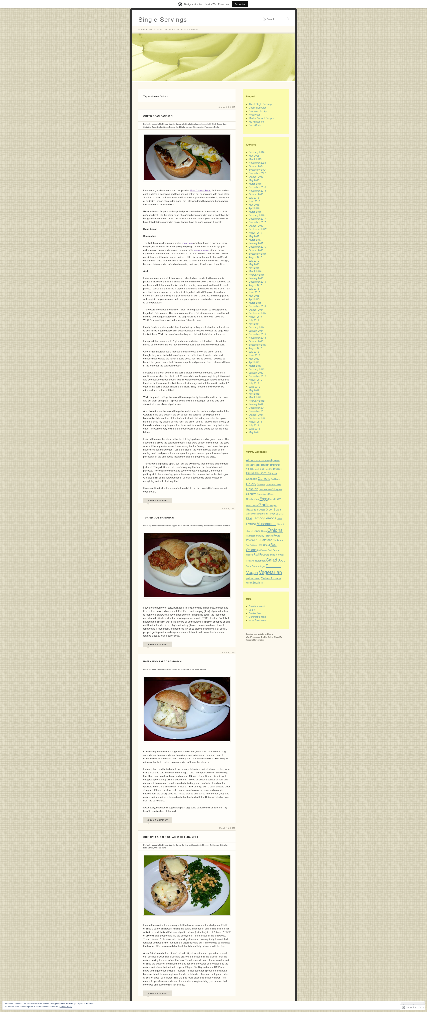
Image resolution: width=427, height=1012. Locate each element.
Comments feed (257, 616)
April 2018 (254, 208)
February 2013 (257, 369)
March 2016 (255, 271)
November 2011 (257, 411)
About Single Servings (260, 104)
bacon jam (187, 243)
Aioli (214, 124)
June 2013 (254, 355)
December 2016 (257, 246)
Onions (219, 525)
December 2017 (257, 218)
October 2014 (256, 309)
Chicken (252, 488)
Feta (278, 498)
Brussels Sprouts (258, 472)
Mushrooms (209, 525)
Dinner (165, 124)
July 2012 (254, 383)
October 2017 (256, 225)
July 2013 (254, 351)
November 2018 (257, 190)
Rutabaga (260, 560)
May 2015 (254, 295)
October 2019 (256, 176)
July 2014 (254, 320)
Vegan (252, 572)
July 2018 (254, 197)
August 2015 (255, 285)
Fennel (271, 499)
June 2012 (254, 386)
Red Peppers (262, 554)
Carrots (264, 478)
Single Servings (162, 19)
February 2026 (257, 152)
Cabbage (251, 478)
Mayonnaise (198, 127)
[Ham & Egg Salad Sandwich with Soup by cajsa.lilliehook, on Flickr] (187, 744)
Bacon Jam (222, 124)
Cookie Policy (66, 1006)
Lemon (189, 127)
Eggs (154, 127)
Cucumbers (262, 494)
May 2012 (254, 390)
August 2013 (255, 348)
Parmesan (208, 127)
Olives (150, 847)
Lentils (279, 518)
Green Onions (252, 513)
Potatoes (266, 540)
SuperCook (255, 125)
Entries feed (255, 613)
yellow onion (253, 578)
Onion (203, 669)
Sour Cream (252, 566)
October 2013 (256, 341)
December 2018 (257, 187)
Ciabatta (147, 127)
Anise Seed (264, 460)
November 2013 (257, 337)
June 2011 (254, 428)
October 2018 (256, 194)
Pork (258, 540)
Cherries (270, 484)
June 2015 (254, 292)
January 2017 (256, 243)
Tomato (226, 525)
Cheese (205, 845)
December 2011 (257, 407)
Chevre (277, 484)
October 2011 (256, 414)
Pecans (250, 540)
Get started (240, 4)
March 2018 (255, 211)
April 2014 (254, 323)
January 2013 (256, 372)
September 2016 (258, 253)
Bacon (265, 464)
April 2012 (254, 393)
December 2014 (257, 306)
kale (145, 847)
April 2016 (254, 267)
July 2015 (254, 288)
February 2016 (257, 274)
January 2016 (256, 278)
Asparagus (253, 464)
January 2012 (256, 404)
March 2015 (255, 302)
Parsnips (269, 535)
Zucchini (258, 582)
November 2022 (257, 173)
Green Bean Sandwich (158, 116)
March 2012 (255, 397)
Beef (257, 468)
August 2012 (255, 379)
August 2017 (255, 232)
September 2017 (258, 229)
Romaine (250, 560)
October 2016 (256, 250)
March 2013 (255, 365)
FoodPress (254, 114)
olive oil (249, 531)
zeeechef (156, 124)
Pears (276, 535)
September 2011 (258, 418)
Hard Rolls (180, 127)
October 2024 (256, 166)
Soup (281, 560)
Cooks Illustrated (258, 107)
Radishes (278, 540)
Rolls (216, 127)
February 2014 (257, 327)
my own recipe (201, 250)
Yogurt (249, 582)
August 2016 (255, 257)
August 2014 (255, 316)
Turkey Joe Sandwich (158, 517)
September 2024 (258, 169)
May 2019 (254, 180)
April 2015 (254, 299)
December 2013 (257, 334)
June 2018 (254, 201)
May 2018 (254, 204)
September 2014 (258, 313)
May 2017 (254, 236)
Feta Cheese (252, 505)
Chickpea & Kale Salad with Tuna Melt (170, 837)
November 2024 (257, 162)
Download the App (258, 111)
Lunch (172, 124)
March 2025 (255, 159)
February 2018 (257, 215)
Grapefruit (252, 509)
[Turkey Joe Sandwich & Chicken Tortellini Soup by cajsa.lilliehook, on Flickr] (187, 600)
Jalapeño (280, 513)
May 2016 (254, 264)
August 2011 (255, 421)
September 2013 (258, 344)
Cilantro (251, 493)
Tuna (164, 847)
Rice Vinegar (277, 554)
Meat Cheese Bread (200, 190)
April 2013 (254, 362)
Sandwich (180, 124)
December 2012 (257, 376)
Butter (274, 473)
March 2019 (255, 183)
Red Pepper (262, 550)
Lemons (270, 518)
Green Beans (169, 127)
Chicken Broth (265, 489)
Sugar (262, 566)
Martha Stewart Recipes (261, 118)
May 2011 (254, 432)
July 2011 (254, 425)
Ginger (273, 505)
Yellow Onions (271, 578)
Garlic (159, 127)
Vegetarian (270, 571)
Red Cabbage (251, 545)
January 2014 (256, 330)
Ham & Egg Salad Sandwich (162, 661)
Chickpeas (214, 845)
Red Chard (264, 545)
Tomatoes (273, 565)
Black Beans (266, 468)
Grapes (262, 509)
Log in (252, 609)
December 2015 (257, 281)
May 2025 (254, 155)
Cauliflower (275, 479)
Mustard (280, 524)
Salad (271, 560)
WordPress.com (257, 620)
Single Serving (191, 124)
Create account (257, 606)
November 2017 (257, 222)
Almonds (252, 460)
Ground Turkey (196, 525)
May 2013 (254, 358)
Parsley (260, 535)
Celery (251, 483)
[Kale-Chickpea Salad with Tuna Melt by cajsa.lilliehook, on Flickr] (187, 918)
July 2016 (254, 260)
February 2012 (257, 400)
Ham (197, 669)
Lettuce (251, 524)
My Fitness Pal (256, 121)
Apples (275, 460)
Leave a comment (157, 500)
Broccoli (277, 468)
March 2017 (255, 239)
